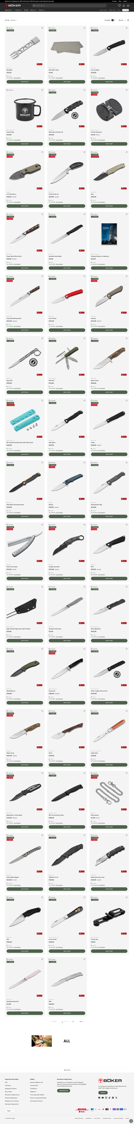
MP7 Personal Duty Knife (56, 815)
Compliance (33, 1088)
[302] (25, 917)
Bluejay (51, 504)
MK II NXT (51, 380)
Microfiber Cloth (54, 70)
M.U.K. (50, 753)
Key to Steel (8, 1091)
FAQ (6, 1082)
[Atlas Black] (67, 420)
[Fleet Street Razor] (25, 544)
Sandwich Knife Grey (55, 629)
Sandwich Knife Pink (13, 1001)
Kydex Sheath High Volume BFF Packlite (18, 629)
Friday (93, 442)
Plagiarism (33, 1091)
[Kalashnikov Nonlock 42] (67, 110)
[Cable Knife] (109, 730)
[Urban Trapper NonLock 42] (109, 668)
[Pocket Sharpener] (109, 110)
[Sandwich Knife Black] (67, 234)
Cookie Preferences (79, 1118)
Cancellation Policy (107, 1118)
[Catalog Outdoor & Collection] (109, 234)
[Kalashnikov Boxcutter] (109, 855)
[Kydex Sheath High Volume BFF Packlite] (25, 606)
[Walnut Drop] (109, 358)
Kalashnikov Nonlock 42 (56, 132)
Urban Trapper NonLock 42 (99, 691)
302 (8, 939)
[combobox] (69, 5)
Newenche (52, 691)
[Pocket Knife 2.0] (67, 172)
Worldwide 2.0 (11, 691)
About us (32, 10)
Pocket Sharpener (96, 132)
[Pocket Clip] (109, 917)
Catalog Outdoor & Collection (100, 256)
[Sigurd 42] (25, 358)
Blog (120, 1)
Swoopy (93, 318)
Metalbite (9, 70)
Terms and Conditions (118, 1118)
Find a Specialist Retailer (37, 1095)
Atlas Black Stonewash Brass (15, 504)
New (119, 10)
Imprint (127, 1118)
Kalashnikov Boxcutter (98, 877)
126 (73, 1021)
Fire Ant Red (52, 318)
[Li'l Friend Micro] (25, 172)
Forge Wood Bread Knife (14, 318)
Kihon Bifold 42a (96, 629)
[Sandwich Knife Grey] (67, 606)
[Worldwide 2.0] (25, 668)
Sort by (7, 20)
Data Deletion (89, 1118)
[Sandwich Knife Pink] (25, 979)
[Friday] (109, 420)
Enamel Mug (10, 132)
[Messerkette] (109, 793)
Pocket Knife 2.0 (54, 194)
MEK (50, 1001)
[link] (53, 1021)
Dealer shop (112, 10)
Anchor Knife (53, 939)
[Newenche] (67, 668)
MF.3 (92, 567)
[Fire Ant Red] (67, 296)
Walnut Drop (94, 380)
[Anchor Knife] (67, 917)
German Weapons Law (36, 1082)
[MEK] (67, 979)
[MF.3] (109, 544)
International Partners (36, 1101)
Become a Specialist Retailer (38, 1098)
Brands (26, 10)
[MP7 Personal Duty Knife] (67, 793)
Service (41, 10)
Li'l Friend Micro (11, 194)
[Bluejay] (67, 482)
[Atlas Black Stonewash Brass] (25, 482)
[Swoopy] (109, 296)
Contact (114, 1)
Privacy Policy (97, 1118)
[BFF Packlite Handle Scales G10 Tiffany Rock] (25, 420)
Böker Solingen (12, 1118)
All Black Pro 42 (53, 877)
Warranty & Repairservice (12, 1095)
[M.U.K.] (67, 730)
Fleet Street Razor (12, 567)
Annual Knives (34, 1085)
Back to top (67, 1070)
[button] (128, 5)
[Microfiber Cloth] (67, 47)
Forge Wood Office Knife (14, 256)
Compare (107, 20)
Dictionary (8, 1085)
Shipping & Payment (11, 1088)
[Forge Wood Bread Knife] (25, 296)
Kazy (92, 194)
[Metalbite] (25, 47)
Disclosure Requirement (12, 1104)
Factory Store (103, 10)
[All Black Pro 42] (67, 855)
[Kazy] (109, 172)
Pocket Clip (94, 939)
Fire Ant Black (95, 70)
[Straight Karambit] (67, 544)
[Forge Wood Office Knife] (25, 234)
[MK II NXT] (67, 358)
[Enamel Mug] (25, 110)
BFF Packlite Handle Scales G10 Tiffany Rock (20, 442)
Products (17, 10)
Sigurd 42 (9, 380)
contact (103, 1092)
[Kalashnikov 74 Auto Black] (25, 793)
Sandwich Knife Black (55, 256)
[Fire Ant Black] (109, 47)
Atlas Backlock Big (96, 504)
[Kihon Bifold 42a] (109, 606)
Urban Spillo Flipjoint (13, 877)
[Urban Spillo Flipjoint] (25, 855)
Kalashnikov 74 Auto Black (14, 815)
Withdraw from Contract (12, 1101)
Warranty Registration (11, 1098)
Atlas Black (52, 442)
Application (8, 10)
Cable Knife (94, 753)
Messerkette (95, 815)
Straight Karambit (54, 567)
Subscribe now (63, 1090)
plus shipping (17, 78)
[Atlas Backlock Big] (109, 482)
